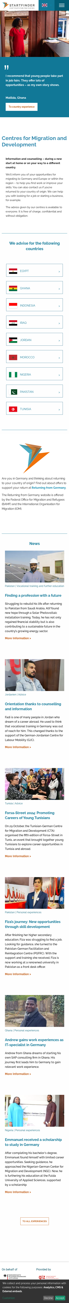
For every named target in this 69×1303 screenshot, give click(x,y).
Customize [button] (8, 1298)
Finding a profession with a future (33, 595)
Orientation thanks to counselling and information (33, 706)
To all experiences (34, 1221)
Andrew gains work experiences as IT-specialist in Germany (34, 1042)
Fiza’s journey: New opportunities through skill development (33, 924)
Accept (60, 1298)
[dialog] (34, 1291)
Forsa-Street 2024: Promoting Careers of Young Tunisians (29, 815)
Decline (48, 1298)
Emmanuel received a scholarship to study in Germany (33, 1142)
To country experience (21, 106)
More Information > (18, 638)
